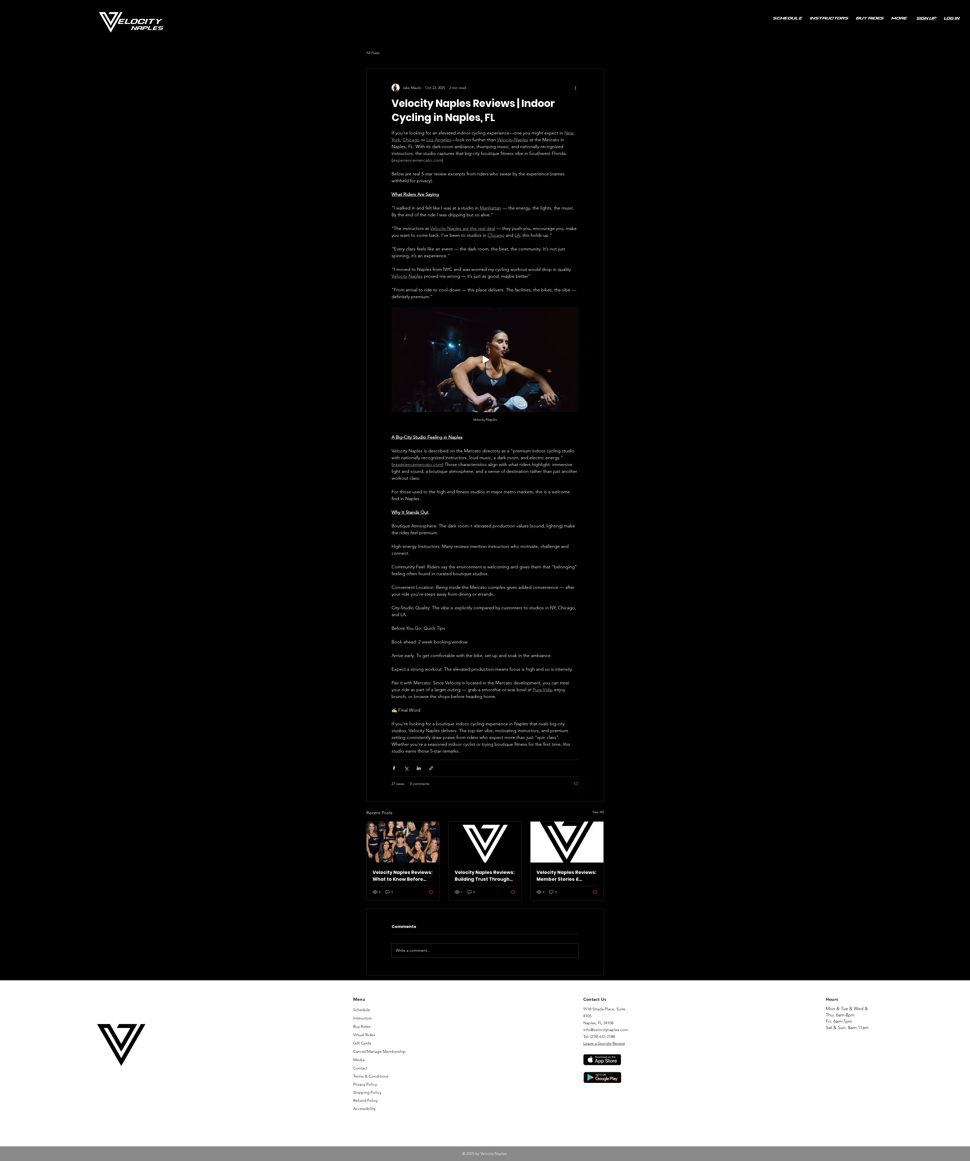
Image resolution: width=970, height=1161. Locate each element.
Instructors (362, 1018)
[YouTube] (847, 1038)
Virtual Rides (364, 1034)
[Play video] (485, 359)
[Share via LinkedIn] (418, 768)
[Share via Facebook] (394, 768)
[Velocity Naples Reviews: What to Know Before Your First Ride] (403, 842)
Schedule (361, 1009)
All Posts (373, 53)
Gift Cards (362, 1043)
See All (598, 812)
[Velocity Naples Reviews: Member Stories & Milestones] (566, 842)
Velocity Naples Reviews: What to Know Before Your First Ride (402, 876)
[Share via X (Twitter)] (406, 768)
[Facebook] (829, 1038)
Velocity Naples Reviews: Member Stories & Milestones (566, 876)
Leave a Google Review (604, 1043)
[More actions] (575, 88)
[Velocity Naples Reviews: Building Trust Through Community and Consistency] (485, 842)
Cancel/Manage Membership (372, 1051)
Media (359, 1059)
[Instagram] (838, 1038)
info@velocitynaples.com (605, 1029)
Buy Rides (362, 1026)
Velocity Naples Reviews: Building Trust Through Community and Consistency (485, 876)
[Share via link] (431, 768)
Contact (360, 1068)
